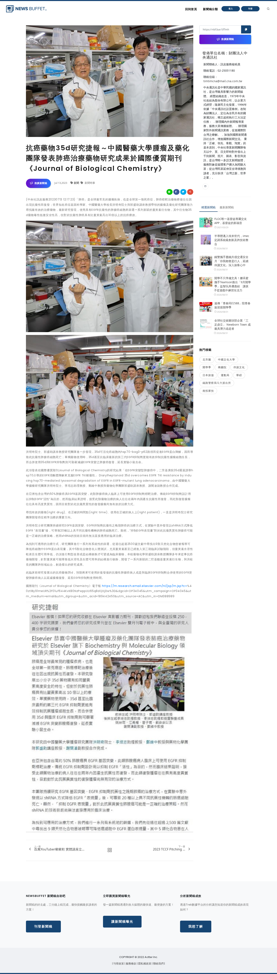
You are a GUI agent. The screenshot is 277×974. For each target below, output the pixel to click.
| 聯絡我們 (158, 963)
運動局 (225, 375)
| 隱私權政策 (144, 963)
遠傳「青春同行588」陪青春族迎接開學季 (232, 305)
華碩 (239, 375)
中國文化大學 (226, 359)
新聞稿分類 (210, 9)
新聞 (77, 183)
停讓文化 (239, 367)
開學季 (207, 367)
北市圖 (207, 359)
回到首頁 (191, 9)
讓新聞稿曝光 (122, 921)
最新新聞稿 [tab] (227, 207)
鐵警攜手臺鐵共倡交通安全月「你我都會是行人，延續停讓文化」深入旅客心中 (231, 261)
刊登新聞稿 (43, 926)
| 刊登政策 (118, 963)
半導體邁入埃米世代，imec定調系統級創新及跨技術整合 (231, 240)
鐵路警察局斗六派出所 (217, 383)
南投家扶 (208, 391)
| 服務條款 (131, 963)
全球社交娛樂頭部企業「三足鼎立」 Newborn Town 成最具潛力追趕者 (232, 324)
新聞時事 (89, 183)
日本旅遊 (208, 375)
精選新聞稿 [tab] (208, 207)
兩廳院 (222, 367)
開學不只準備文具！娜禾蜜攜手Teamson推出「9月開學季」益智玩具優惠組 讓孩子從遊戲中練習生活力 (232, 284)
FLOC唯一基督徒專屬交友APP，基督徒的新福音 (230, 221)
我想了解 (195, 926)
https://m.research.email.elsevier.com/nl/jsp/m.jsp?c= (144, 586)
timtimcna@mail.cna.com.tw (222, 81)
